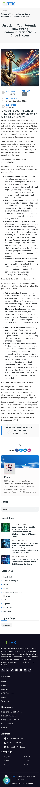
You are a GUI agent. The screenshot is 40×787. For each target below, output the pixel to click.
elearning (6, 625)
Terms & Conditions (27, 783)
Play (24, 94)
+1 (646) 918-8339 (15, 743)
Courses (4, 689)
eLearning (10, 94)
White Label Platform (10, 720)
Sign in (4, 728)
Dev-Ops (7, 611)
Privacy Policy (11, 783)
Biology (6, 588)
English (7, 756)
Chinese (27, 760)
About (3, 685)
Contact (4, 697)
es (15, 108)
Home (3, 681)
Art (4, 600)
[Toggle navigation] (36, 4)
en (7, 108)
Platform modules (8, 716)
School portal (7, 724)
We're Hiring (6, 701)
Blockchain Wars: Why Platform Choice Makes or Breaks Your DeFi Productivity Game (25, 561)
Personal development (12, 592)
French (6, 764)
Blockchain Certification (11, 712)
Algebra (6, 604)
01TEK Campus (7, 693)
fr (10, 108)
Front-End (7, 577)
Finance (6, 596)
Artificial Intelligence (11, 581)
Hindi (26, 764)
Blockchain (7, 607)
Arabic (6, 760)
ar (13, 108)
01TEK (14, 776)
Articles (4, 11)
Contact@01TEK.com (16, 747)
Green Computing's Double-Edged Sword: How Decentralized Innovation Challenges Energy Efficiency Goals (24, 531)
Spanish (27, 756)
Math (5, 584)
